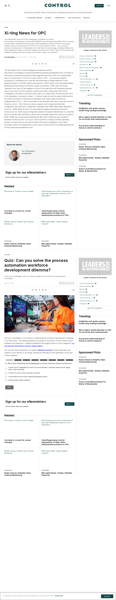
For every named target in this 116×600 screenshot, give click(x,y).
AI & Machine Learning (34, 17)
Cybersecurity (59, 17)
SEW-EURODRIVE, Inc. (87, 79)
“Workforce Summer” (45, 350)
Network (48, 17)
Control (7, 254)
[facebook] (33, 64)
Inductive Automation (86, 62)
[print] (73, 64)
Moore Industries (85, 70)
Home (6, 27)
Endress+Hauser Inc (86, 59)
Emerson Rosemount (86, 56)
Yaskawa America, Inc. (87, 88)
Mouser (82, 73)
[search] (9, 5)
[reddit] (43, 64)
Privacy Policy (59, 595)
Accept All (107, 596)
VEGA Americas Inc (86, 85)
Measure (87, 17)
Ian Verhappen (9, 57)
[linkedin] (36, 64)
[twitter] (39, 64)
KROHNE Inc (83, 65)
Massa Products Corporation (89, 67)
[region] (58, 596)
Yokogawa (83, 91)
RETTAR (82, 76)
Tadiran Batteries (85, 82)
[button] (5, 5)
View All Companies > (95, 95)
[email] (46, 64)
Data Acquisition (74, 17)
